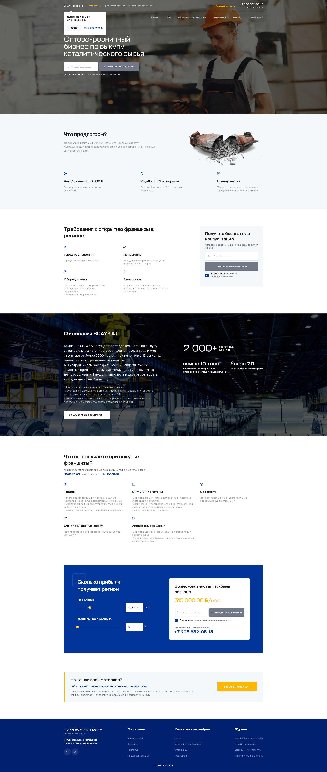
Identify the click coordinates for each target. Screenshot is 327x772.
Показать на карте (225, 6)
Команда (132, 744)
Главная (153, 17)
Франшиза (94, 6)
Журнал (237, 17)
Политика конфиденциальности (80, 743)
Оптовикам (219, 17)
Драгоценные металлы (248, 749)
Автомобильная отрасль (249, 738)
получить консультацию (119, 66)
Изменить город (93, 28)
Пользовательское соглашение (80, 740)
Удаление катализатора (192, 17)
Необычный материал (237, 686)
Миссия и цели (136, 738)
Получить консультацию (232, 266)
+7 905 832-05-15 (194, 631)
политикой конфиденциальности (103, 74)
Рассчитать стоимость (141, 6)
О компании (256, 17)
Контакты (133, 749)
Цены (168, 17)
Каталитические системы (249, 755)
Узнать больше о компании (85, 415)
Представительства (114, 6)
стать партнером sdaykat (227, 612)
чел (147, 607)
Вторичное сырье (245, 744)
